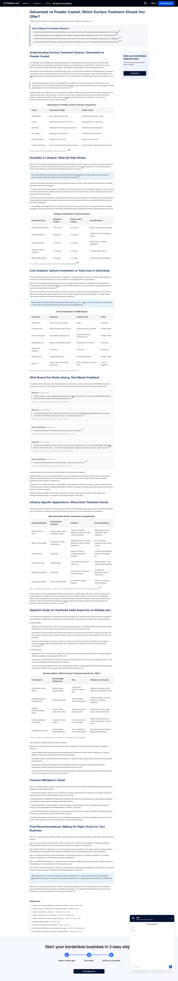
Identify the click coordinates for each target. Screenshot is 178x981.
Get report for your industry (62, 3)
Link (81, 905)
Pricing (48, 3)
